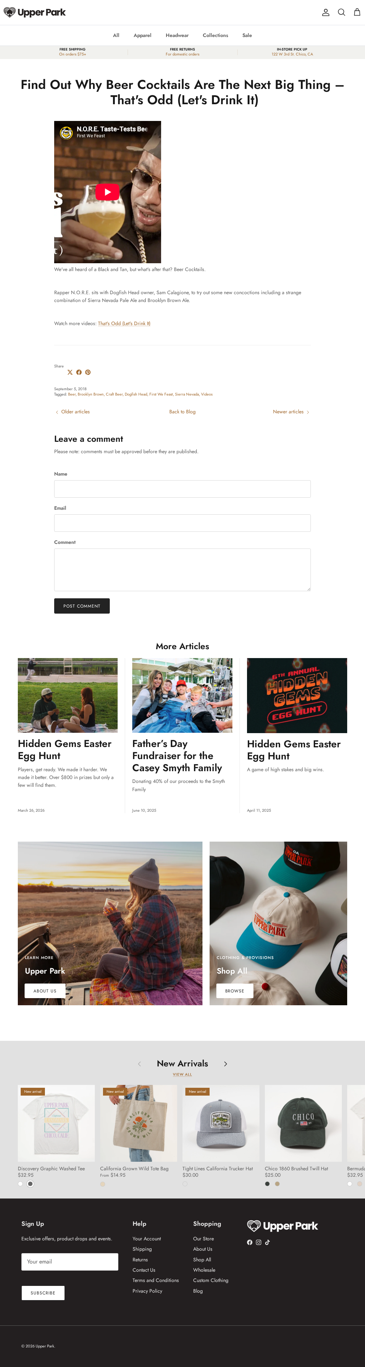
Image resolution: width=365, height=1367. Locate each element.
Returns (140, 1259)
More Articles (182, 646)
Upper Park (45, 1346)
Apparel (142, 35)
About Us (202, 1248)
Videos (206, 394)
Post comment (82, 606)
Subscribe (43, 1293)
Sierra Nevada (187, 394)
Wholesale (204, 1269)
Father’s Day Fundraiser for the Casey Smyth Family (177, 755)
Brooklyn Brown (91, 394)
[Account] (324, 12)
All (116, 35)
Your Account (147, 1238)
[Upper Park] (35, 12)
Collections (215, 35)
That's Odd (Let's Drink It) (124, 323)
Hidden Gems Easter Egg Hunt (65, 749)
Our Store (203, 1238)
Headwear (177, 35)
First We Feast (161, 394)
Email (60, 508)
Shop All (202, 1259)
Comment (65, 542)
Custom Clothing (210, 1280)
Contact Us (144, 1269)
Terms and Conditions (156, 1280)
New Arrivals (182, 1063)
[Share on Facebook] (79, 372)
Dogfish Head (136, 394)
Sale (247, 35)
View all (182, 1074)
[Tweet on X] (70, 372)
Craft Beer (114, 394)
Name (60, 474)
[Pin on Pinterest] (88, 372)
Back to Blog (182, 411)
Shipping (142, 1248)
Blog (198, 1290)
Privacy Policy (147, 1290)
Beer (72, 394)
